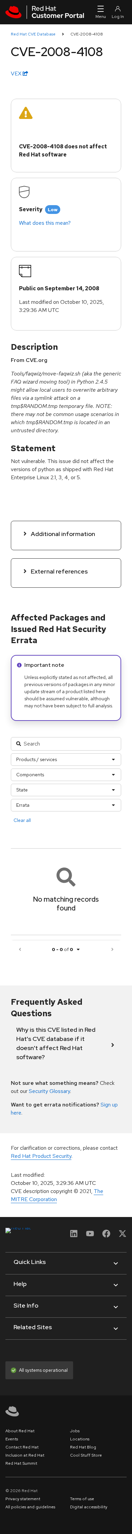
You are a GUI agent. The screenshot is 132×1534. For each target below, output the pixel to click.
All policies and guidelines (30, 1507)
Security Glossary (49, 1091)
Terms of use (82, 1499)
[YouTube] (90, 1235)
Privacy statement (22, 1499)
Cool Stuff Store (86, 1455)
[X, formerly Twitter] (122, 1235)
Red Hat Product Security (41, 1156)
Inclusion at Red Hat (24, 1455)
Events (11, 1439)
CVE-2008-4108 (86, 34)
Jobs (75, 1431)
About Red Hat (20, 1431)
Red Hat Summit (21, 1463)
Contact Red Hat (22, 1447)
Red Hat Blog (83, 1447)
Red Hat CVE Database (33, 34)
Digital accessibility (88, 1507)
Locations (79, 1439)
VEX (17, 73)
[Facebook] (106, 1235)
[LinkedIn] (74, 1235)
